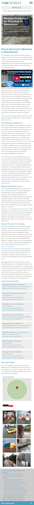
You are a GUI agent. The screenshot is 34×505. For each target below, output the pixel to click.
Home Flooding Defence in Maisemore (13, 497)
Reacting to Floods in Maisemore (13, 476)
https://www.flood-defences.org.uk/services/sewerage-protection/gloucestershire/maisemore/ (13, 356)
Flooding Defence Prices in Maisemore (13, 496)
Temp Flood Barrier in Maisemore (13, 479)
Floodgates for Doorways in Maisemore (15, 483)
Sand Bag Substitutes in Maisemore (14, 487)
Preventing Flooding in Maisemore (13, 474)
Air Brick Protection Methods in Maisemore (16, 490)
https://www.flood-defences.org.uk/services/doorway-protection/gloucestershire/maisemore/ (13, 308)
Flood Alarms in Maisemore (11, 485)
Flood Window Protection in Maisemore (15, 494)
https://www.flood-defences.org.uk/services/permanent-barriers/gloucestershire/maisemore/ (13, 297)
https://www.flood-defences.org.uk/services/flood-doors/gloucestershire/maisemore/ (15, 334)
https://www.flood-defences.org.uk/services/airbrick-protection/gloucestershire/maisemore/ (13, 345)
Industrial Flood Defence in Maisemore (13, 499)
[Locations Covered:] (2, 2)
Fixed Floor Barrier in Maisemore (13, 481)
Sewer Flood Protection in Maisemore (14, 492)
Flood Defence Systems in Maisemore (13, 470)
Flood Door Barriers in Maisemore (13, 488)
